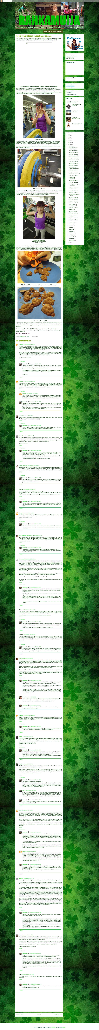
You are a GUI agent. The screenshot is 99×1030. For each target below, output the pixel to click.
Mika (20, 935)
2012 (69, 242)
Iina (20, 764)
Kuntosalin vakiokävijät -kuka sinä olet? (77, 124)
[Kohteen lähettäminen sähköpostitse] (32, 336)
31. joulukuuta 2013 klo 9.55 (30, 696)
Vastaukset (23, 361)
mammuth (53, 1027)
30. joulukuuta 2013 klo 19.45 (35, 477)
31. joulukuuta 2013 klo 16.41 (27, 935)
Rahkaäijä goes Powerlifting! (72, 178)
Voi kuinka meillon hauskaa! (72, 215)
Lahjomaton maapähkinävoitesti (76, 118)
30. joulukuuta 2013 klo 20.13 (35, 750)
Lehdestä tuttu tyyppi (73, 150)
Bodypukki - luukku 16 (73, 175)
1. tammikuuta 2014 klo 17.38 (35, 799)
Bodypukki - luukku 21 (73, 161)
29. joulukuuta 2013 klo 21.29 (27, 415)
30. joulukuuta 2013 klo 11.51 (29, 634)
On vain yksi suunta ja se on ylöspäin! (74, 185)
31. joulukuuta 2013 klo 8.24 (30, 851)
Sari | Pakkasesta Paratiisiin (25, 535)
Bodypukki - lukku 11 (73, 190)
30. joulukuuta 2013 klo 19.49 (35, 523)
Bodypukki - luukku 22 (73, 157)
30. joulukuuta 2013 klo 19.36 (27, 736)
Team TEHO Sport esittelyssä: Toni (73, 205)
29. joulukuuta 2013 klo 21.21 (32, 393)
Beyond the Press (70, 57)
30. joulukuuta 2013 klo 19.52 (35, 547)
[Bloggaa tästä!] (33, 336)
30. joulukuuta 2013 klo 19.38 (35, 425)
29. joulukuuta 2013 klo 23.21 (28, 513)
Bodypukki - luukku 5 (73, 207)
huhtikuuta (71, 234)
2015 (69, 140)
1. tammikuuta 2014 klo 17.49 (35, 912)
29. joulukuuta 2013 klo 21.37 (28, 435)
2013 (69, 144)
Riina (20, 658)
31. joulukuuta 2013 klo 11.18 (28, 878)
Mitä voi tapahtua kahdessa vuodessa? (74, 168)
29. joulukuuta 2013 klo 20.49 (29, 381)
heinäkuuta (71, 229)
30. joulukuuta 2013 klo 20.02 (35, 646)
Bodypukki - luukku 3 (73, 213)
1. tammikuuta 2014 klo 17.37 (35, 705)
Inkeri (20, 415)
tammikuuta (71, 240)
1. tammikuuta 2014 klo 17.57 (35, 953)
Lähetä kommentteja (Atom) (40, 1019)
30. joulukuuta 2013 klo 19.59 (35, 621)
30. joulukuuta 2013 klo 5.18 (36, 535)
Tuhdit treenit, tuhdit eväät (74, 173)
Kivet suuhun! (72, 209)
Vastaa (20, 358)
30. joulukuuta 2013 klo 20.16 (35, 779)
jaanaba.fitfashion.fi (23, 465)
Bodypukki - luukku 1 (73, 219)
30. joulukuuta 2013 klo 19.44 (35, 450)
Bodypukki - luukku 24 (73, 152)
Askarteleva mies (72, 188)
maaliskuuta (71, 236)
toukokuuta (71, 233)
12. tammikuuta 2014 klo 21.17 (35, 984)
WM (20, 736)
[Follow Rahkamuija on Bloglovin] (70, 87)
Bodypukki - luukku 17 (73, 171)
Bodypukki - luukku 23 (73, 154)
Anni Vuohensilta (70, 58)
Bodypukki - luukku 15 (73, 180)
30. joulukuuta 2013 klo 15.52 (29, 715)
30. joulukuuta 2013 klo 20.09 (35, 680)
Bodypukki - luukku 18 (73, 170)
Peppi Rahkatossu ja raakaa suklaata (73, 148)
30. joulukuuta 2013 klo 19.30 (35, 363)
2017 (69, 137)
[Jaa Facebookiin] (36, 336)
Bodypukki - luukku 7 (73, 200)
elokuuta (71, 227)
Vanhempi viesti (58, 1014)
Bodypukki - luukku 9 (73, 197)
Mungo (20, 513)
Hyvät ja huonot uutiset (74, 159)
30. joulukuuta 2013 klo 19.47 (35, 501)
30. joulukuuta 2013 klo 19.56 (35, 587)
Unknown (21, 344)
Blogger (63, 1027)
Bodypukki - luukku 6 (73, 202)
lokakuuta (71, 223)
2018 (69, 135)
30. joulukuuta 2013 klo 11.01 (29, 609)
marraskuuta (72, 222)
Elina (20, 810)
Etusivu (39, 1014)
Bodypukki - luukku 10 (73, 192)
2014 (69, 142)
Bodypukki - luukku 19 (73, 165)
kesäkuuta (71, 231)
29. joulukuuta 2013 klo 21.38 (33, 465)
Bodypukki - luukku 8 (73, 199)
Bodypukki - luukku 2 (73, 217)
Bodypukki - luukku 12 (73, 187)
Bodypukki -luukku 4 (73, 211)
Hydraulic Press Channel (71, 56)
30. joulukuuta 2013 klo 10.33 (29, 559)
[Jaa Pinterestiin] (37, 336)
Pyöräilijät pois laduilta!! (74, 156)
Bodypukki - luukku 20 (73, 163)
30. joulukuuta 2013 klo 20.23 (35, 832)
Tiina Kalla (21, 559)
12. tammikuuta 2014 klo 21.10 (28, 974)
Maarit (20, 878)
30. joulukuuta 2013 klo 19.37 (35, 401)
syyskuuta (71, 225)
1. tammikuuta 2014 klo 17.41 (35, 864)
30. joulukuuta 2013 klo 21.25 (30, 790)
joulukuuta (71, 146)
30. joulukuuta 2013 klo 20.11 (35, 726)
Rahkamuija (24, 363)
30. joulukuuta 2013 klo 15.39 (27, 658)
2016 (69, 138)
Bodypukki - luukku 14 (73, 182)
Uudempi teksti (19, 1014)
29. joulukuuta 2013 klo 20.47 (29, 344)
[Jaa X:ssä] (34, 336)
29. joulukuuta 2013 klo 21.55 (29, 489)
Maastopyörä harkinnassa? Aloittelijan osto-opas (73, 101)
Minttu (20, 435)
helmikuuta (71, 238)
